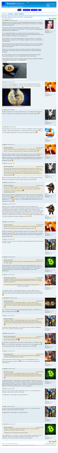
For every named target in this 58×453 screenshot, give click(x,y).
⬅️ (16, 13)
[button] (53, 18)
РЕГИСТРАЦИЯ (34, 9)
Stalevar (6, 301)
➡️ (21, 13)
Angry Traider (7, 336)
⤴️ (10, 13)
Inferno (6, 260)
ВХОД (40, 9)
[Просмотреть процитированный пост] (12, 148)
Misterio (6, 166)
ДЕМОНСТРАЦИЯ (26, 9)
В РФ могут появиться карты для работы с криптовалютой (17, 17)
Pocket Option (4, 445)
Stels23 (6, 147)
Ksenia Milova (7, 277)
